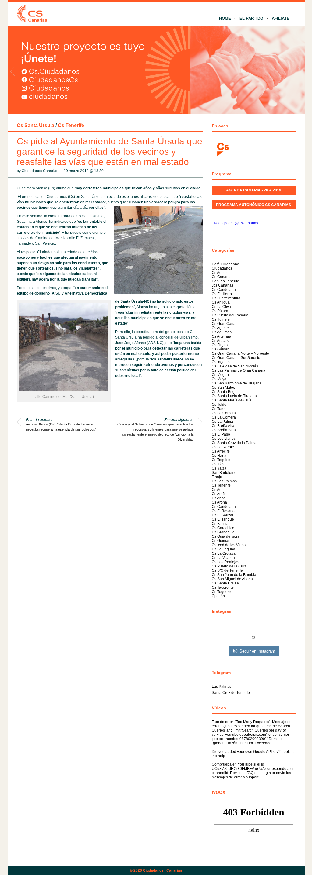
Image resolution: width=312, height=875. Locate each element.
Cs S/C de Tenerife (227, 570)
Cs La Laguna (223, 549)
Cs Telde (219, 404)
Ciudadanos (222, 268)
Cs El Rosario (223, 511)
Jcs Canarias (222, 285)
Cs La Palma (222, 421)
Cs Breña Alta (223, 426)
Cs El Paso (221, 434)
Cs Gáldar (220, 349)
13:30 (99, 171)
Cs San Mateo (223, 387)
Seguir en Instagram (257, 651)
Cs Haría (219, 455)
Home (225, 18)
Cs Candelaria (224, 290)
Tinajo (217, 477)
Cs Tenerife (71, 125)
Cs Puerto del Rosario (230, 315)
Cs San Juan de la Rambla (234, 575)
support (252, 777)
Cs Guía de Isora (225, 536)
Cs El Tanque (223, 519)
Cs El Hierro (222, 294)
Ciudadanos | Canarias (162, 870)
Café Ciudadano (225, 264)
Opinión (218, 596)
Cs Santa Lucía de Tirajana (234, 396)
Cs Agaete (220, 328)
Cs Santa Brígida (226, 392)
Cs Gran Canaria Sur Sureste (236, 358)
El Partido (251, 18)
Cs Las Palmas (224, 481)
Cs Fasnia (220, 524)
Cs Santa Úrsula (35, 125)
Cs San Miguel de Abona (232, 579)
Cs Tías (218, 464)
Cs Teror (219, 409)
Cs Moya (219, 379)
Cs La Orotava (224, 553)
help (221, 756)
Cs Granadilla (223, 532)
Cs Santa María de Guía (231, 400)
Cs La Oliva (221, 307)
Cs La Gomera (224, 413)
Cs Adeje (219, 272)
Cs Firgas (220, 345)
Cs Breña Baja (224, 430)
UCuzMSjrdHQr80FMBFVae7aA (238, 768)
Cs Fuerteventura (226, 298)
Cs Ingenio (221, 362)
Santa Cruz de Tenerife (231, 693)
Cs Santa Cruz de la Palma (234, 443)
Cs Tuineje (221, 319)
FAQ (250, 773)
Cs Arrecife (221, 451)
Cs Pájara (220, 311)
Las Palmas (221, 686)
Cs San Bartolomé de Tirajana (237, 383)
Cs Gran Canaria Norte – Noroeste (240, 353)
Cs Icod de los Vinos (229, 545)
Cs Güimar (220, 541)
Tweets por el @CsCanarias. (235, 223)
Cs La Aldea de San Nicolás (235, 366)
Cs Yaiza (219, 468)
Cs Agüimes (222, 332)
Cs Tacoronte (223, 587)
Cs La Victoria (223, 558)
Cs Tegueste (222, 592)
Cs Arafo (219, 494)
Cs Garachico (223, 528)
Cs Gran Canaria (226, 324)
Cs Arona (219, 502)
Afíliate (280, 18)
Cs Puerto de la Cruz (229, 566)
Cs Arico (218, 498)
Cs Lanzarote (223, 447)
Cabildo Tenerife (225, 281)
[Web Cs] (222, 149)
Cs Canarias (222, 277)
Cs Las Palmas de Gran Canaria (238, 370)
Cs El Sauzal (222, 515)
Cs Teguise (221, 460)
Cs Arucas (220, 341)
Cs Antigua (221, 302)
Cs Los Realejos (225, 562)
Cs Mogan (220, 375)
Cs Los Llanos (224, 438)
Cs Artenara (221, 336)
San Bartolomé (224, 472)
